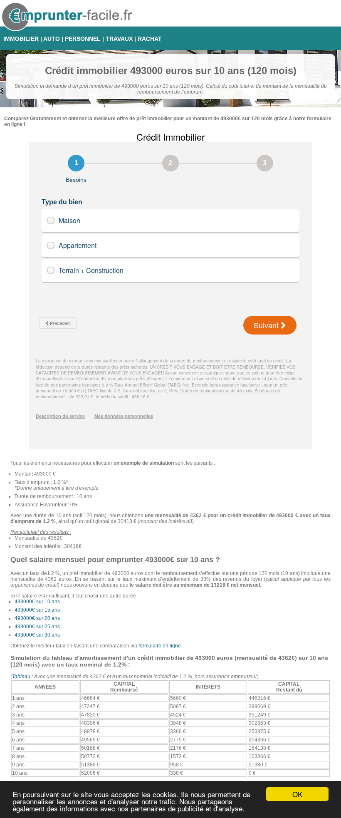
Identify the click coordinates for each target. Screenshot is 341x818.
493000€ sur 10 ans (37, 602)
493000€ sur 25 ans (37, 627)
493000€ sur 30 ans (37, 635)
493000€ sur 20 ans (37, 618)
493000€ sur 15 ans (37, 610)
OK (297, 794)
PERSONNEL (83, 38)
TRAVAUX (119, 38)
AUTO (51, 38)
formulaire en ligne (159, 646)
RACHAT (150, 38)
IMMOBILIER (21, 38)
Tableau (21, 676)
